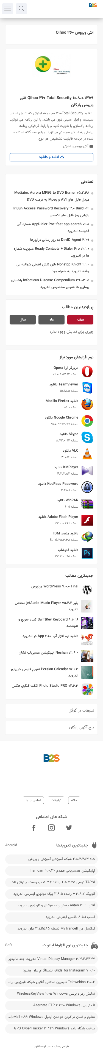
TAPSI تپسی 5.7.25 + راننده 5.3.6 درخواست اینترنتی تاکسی (51, 882)
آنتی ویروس (80, 146)
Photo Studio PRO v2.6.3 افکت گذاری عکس (45, 686)
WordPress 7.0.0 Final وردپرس (54, 586)
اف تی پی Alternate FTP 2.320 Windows (64, 1005)
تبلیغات (56, 800)
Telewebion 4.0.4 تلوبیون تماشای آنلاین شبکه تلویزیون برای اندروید (50, 982)
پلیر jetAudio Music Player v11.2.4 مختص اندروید (46, 606)
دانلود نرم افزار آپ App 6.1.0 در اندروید (50, 636)
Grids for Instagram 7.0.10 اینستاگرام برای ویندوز (59, 970)
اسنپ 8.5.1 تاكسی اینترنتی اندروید (70, 917)
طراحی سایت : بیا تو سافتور (51, 1046)
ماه (51, 320)
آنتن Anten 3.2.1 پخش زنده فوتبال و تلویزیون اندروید (56, 905)
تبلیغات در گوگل (81, 711)
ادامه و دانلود (49, 157)
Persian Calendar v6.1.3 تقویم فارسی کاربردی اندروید (44, 672)
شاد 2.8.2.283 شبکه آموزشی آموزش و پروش (61, 859)
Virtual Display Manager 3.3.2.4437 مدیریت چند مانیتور (52, 959)
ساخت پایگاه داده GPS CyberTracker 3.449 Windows (54, 1028)
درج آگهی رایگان (81, 728)
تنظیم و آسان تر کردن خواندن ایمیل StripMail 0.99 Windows (50, 1017)
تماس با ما (33, 800)
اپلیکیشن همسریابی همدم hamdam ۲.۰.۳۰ (62, 871)
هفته (80, 320)
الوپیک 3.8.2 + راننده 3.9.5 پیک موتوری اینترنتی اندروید (54, 894)
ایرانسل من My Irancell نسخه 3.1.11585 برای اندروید (56, 928)
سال (23, 320)
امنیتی (67, 146)
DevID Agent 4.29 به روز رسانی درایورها (59, 240)
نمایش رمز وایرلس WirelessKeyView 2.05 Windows (56, 994)
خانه (74, 800)
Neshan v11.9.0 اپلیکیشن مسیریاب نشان (48, 653)
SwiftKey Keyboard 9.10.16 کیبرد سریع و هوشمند (48, 623)
